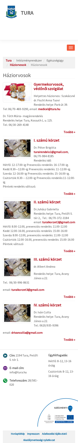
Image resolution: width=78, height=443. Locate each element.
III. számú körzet (48, 259)
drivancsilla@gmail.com (27, 332)
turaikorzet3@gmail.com (27, 290)
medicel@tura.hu (49, 109)
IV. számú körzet (47, 305)
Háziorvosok (18, 65)
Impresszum (33, 433)
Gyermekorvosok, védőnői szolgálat (49, 86)
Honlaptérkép (18, 433)
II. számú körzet (47, 201)
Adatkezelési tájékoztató (54, 433)
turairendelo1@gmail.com (51, 152)
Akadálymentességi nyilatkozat (39, 439)
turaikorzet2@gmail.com (58, 222)
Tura (27, 12)
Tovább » (69, 132)
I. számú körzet (46, 140)
